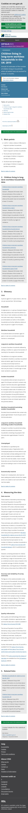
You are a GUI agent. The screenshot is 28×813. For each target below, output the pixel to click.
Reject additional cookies (13, 27)
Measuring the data (8, 112)
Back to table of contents (8, 171)
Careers (3, 764)
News (3, 769)
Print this (9, 121)
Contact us (4, 767)
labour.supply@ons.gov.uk (9, 735)
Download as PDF (6, 126)
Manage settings (6, 31)
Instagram (4, 782)
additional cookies (20, 14)
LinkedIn (3, 787)
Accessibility (5, 747)
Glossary (6, 110)
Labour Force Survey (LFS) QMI (11, 624)
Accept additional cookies (13, 24)
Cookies (3, 749)
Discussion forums (7, 791)
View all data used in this (14, 131)
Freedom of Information (8, 771)
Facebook (4, 784)
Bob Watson (4, 86)
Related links (7, 114)
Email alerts (5, 794)
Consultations (5, 789)
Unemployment (6, 50)
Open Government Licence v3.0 (13, 806)
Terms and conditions (8, 754)
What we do (5, 762)
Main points (7, 105)
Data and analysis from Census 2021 (12, 46)
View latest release (8, 80)
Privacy (3, 752)
